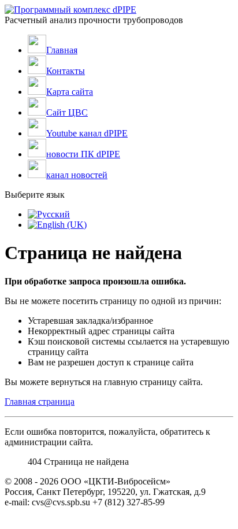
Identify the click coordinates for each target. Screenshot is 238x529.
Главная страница (40, 401)
